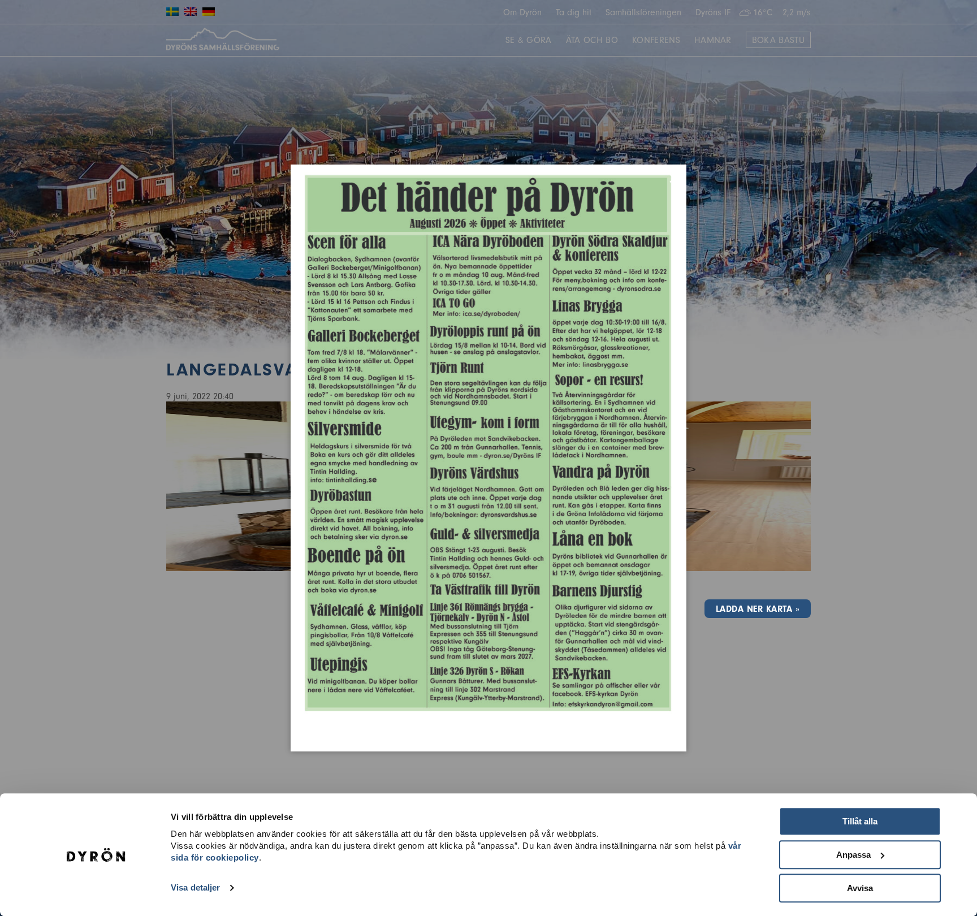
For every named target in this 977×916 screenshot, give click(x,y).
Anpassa (853, 854)
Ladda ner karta (754, 609)
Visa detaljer (195, 888)
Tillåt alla (859, 821)
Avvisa (860, 888)
